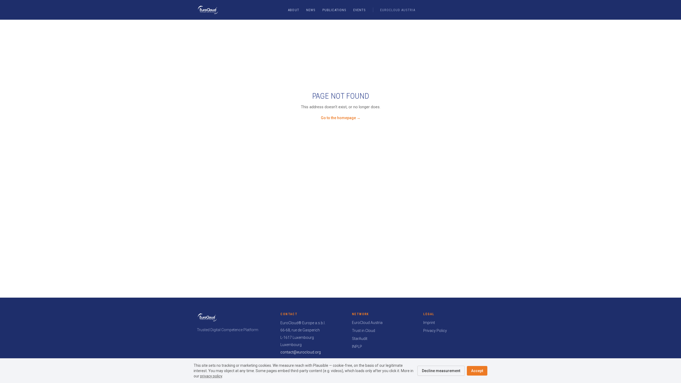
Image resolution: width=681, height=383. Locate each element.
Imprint (429, 322)
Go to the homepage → (340, 118)
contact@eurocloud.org (300, 352)
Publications (334, 10)
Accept (477, 371)
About (293, 10)
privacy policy (211, 376)
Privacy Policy (435, 330)
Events (359, 10)
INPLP (357, 346)
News (310, 10)
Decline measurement (441, 371)
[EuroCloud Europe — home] (208, 10)
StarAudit (359, 338)
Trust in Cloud (363, 330)
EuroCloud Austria (398, 10)
